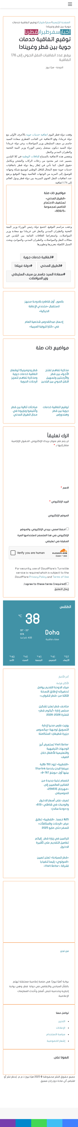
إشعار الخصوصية (56, 1041)
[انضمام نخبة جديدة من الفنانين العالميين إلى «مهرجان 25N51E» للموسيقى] (20, 792)
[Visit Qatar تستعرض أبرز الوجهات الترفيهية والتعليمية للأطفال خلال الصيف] (20, 756)
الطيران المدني (50, 265)
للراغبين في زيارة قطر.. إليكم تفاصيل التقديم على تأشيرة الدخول (52, 842)
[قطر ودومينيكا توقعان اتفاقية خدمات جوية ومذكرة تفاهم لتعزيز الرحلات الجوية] (23, 366)
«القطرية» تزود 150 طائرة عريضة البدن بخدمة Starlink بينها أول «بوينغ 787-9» (52, 768)
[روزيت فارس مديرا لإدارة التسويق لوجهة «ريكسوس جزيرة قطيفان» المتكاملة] (20, 737)
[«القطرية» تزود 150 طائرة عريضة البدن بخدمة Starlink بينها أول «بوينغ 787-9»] (20, 776)
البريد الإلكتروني (59, 501)
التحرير (61, 1021)
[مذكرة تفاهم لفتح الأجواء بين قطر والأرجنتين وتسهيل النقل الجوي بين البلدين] (55, 366)
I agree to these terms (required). (44, 584)
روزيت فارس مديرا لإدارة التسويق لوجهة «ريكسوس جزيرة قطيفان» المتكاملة (52, 729)
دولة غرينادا (22, 265)
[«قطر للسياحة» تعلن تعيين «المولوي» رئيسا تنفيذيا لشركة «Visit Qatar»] (20, 869)
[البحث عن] (63, 5)
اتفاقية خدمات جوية (37, 134)
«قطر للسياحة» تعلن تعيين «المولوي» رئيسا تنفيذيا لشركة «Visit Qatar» (53, 861)
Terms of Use (61, 577)
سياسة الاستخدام (55, 1034)
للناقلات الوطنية (30, 156)
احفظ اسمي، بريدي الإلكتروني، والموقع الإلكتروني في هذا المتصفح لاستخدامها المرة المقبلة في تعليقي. (43, 535)
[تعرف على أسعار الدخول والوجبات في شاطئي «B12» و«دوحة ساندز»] (20, 812)
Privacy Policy (38, 577)
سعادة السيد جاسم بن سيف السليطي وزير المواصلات (37, 276)
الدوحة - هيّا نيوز (54, 67)
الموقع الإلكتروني (58, 515)
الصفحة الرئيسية (61, 22)
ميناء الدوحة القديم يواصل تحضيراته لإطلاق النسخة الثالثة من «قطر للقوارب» (53, 691)
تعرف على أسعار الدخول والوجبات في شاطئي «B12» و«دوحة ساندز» (52, 804)
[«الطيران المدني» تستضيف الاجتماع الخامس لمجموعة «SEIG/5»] (27, 210)
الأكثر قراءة (62, 683)
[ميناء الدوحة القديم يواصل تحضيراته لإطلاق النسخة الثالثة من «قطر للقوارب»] (20, 699)
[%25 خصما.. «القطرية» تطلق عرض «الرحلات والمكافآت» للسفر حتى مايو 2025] (20, 831)
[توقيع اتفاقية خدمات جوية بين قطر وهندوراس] (55, 403)
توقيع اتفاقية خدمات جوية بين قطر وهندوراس (56, 411)
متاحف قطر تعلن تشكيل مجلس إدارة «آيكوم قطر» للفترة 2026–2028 (53, 710)
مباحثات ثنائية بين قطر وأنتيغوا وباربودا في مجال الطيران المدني (24, 411)
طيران (42, 22)
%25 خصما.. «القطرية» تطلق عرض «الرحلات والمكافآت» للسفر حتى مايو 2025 (52, 823)
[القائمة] (70, 5)
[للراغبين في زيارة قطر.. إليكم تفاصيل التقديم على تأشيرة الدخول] (20, 850)
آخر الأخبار (64, 676)
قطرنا (31, 32)
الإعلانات (60, 1027)
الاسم (65, 487)
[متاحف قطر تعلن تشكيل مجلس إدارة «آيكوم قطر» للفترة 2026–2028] (20, 718)
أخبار (65, 32)
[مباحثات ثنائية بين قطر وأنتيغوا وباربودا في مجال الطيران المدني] (23, 403)
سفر (48, 22)
